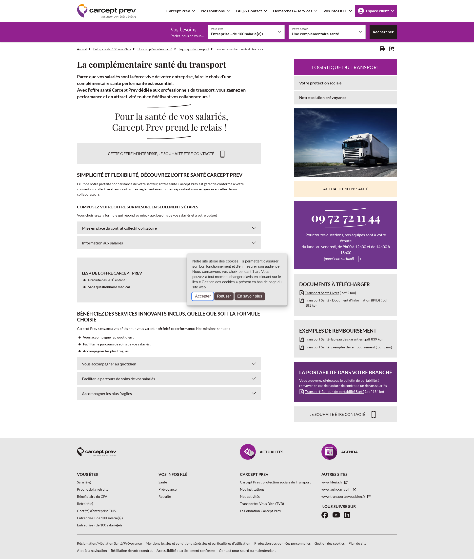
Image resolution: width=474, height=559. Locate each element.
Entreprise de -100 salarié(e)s (112, 49)
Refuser (224, 296)
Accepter (203, 296)
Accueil (82, 49)
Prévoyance (167, 489)
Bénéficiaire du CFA (92, 496)
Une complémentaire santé (155, 49)
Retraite (164, 496)
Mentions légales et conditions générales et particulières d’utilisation (198, 543)
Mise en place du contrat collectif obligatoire (119, 228)
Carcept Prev (178, 10)
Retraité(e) (85, 503)
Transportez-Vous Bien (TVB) (262, 503)
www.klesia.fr (332, 482)
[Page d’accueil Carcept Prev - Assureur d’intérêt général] (106, 11)
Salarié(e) (84, 482)
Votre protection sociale (320, 82)
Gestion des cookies (330, 543)
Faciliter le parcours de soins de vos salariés (118, 378)
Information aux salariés (102, 242)
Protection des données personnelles (282, 543)
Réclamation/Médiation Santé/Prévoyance (109, 543)
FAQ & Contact (249, 10)
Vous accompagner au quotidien (109, 363)
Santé (162, 482)
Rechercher (383, 31)
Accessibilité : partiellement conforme (186, 550)
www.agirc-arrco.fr (336, 489)
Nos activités (250, 496)
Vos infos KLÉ (335, 10)
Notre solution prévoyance (323, 97)
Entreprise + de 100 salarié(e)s (100, 518)
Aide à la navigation (92, 550)
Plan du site (357, 543)
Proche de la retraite (92, 489)
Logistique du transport (194, 49)
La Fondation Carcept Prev (260, 511)
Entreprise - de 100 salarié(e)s (99, 525)
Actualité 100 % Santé (345, 188)
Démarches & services (292, 10)
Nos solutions (213, 10)
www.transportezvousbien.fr (343, 496)
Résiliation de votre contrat (132, 550)
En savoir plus (249, 296)
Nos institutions (252, 489)
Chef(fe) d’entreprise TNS (96, 511)
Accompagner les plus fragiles (107, 393)
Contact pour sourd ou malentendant (247, 550)
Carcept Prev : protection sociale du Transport (275, 482)
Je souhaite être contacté (337, 414)
